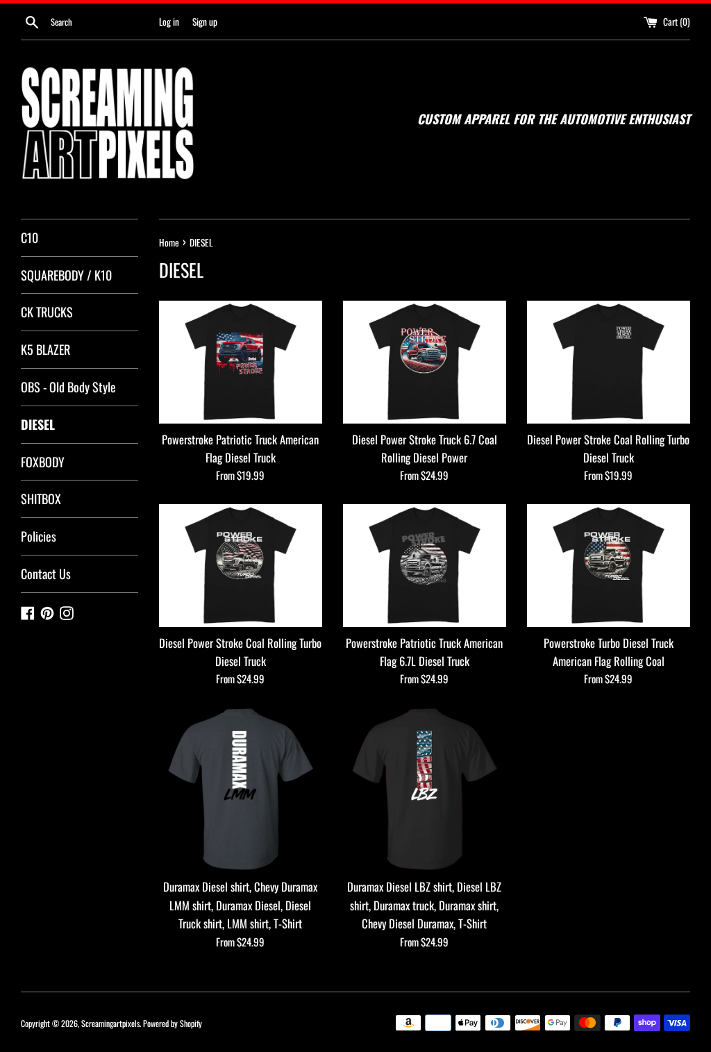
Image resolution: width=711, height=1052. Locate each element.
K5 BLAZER (45, 349)
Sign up (204, 21)
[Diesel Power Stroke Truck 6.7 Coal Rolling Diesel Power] (424, 362)
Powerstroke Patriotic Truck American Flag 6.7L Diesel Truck (424, 651)
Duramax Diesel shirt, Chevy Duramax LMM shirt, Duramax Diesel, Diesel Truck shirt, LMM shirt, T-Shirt (240, 905)
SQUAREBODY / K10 (66, 275)
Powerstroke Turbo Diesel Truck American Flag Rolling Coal (609, 651)
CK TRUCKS (47, 312)
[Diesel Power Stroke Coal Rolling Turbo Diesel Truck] (608, 362)
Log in (169, 21)
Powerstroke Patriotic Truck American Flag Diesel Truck (240, 448)
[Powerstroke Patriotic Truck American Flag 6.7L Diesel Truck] (424, 565)
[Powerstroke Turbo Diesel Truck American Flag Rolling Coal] (608, 565)
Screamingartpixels (110, 1023)
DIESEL (38, 424)
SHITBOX (41, 499)
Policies (38, 536)
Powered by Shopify (172, 1023)
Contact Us (46, 574)
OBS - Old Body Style (68, 387)
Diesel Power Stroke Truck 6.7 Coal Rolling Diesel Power (424, 448)
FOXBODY (43, 462)
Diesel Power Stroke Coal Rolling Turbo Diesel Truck (608, 448)
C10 (29, 237)
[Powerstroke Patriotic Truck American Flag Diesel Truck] (240, 362)
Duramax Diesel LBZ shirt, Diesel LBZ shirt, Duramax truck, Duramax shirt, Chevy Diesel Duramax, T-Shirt (424, 905)
